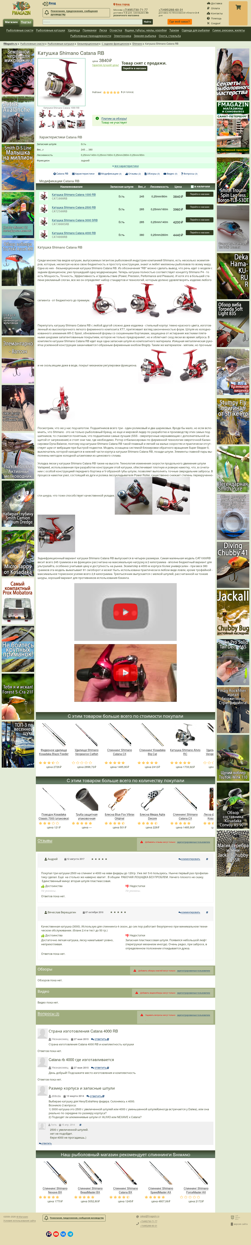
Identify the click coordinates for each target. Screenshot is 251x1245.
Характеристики (84, 173)
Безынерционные (88, 43)
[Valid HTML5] (233, 1217)
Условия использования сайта (19, 1220)
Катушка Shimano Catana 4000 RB (74, 233)
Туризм (174, 30)
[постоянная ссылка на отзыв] (207, 859)
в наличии (202, 186)
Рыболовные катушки (50, 30)
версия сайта (241, 1224)
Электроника (122, 36)
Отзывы (134, 173)
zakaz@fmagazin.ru (149, 1216)
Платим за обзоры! (114, 118)
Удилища (74, 30)
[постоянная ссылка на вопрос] (108, 1039)
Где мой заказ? (180, 21)
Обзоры (153, 173)
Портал (26, 22)
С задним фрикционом (115, 43)
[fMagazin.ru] (21, 8)
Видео (172, 173)
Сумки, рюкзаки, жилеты (228, 30)
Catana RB (62, 173)
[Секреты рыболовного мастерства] (233, 74)
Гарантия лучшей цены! (105, 65)
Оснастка (116, 30)
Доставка (216, 3)
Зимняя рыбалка (145, 36)
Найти (147, 21)
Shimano (137, 43)
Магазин (11, 22)
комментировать (190, 859)
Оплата (215, 8)
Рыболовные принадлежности (90, 36)
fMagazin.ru (10, 43)
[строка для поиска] (92, 22)
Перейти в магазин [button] (134, 68)
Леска (103, 30)
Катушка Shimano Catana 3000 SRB (75, 220)
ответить (100, 1039)
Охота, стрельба (170, 36)
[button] (49, 1234)
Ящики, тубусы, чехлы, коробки (146, 30)
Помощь (216, 18)
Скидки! (215, 23)
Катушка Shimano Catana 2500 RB (74, 207)
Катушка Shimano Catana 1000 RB (74, 194)
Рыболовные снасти (19, 30)
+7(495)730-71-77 (135, 9)
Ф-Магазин (22, 1216)
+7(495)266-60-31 (171, 9)
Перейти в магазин (199, 194)
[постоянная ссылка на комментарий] (80, 1124)
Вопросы (191, 173)
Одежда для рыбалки (196, 30)
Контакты (217, 13)
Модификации (111, 173)
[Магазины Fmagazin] (233, 128)
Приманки (89, 30)
